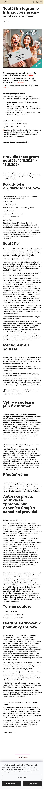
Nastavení (21, 777)
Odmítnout (11, 784)
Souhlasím (32, 784)
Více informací (25, 772)
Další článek (22, 757)
